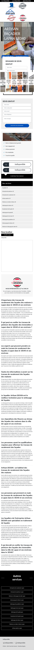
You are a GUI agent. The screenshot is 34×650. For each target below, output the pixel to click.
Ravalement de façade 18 (8, 209)
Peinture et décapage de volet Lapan (17, 596)
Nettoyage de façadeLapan (17, 612)
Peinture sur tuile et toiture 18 (9, 202)
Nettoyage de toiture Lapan (17, 620)
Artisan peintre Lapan (17, 628)
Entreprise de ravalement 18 (8, 195)
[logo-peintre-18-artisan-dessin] (10, 12)
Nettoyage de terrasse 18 (8, 216)
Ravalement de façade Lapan (17, 616)
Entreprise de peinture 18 (8, 191)
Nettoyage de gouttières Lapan (17, 604)
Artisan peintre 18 (6, 198)
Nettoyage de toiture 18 (7, 205)
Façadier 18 (5, 188)
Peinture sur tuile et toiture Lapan (17, 624)
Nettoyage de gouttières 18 (8, 219)
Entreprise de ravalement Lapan (17, 588)
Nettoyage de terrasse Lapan (17, 608)
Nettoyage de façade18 (7, 212)
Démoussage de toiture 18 (8, 223)
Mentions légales (21, 646)
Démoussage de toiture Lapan (17, 600)
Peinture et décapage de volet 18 (9, 226)
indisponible (6, 1)
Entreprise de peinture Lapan (17, 592)
